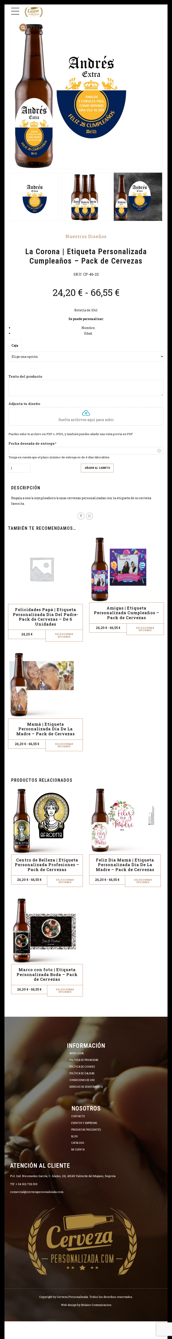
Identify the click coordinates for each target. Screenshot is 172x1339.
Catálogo (77, 1142)
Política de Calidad (82, 1073)
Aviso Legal (76, 1053)
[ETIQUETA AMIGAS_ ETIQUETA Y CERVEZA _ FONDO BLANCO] (126, 568)
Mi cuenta (77, 1149)
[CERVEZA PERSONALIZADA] (81, 1239)
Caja (14, 345)
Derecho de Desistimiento (86, 1086)
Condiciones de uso (82, 1080)
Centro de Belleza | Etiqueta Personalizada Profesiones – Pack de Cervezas (47, 864)
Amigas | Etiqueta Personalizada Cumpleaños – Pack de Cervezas (126, 612)
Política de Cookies (82, 1066)
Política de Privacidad (83, 1060)
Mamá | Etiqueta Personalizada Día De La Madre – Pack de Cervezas (45, 728)
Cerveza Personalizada (72, 1297)
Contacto (78, 1116)
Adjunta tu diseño (24, 403)
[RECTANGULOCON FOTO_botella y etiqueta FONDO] (47, 930)
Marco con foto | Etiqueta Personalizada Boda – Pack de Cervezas (47, 974)
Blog (74, 1136)
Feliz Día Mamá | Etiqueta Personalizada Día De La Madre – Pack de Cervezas (125, 864)
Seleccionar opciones (64, 635)
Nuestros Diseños (86, 236)
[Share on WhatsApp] (89, 516)
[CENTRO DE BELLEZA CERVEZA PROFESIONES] (47, 820)
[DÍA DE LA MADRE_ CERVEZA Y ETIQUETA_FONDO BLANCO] (125, 820)
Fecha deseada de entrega (32, 443)
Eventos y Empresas (84, 1123)
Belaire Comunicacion (96, 1305)
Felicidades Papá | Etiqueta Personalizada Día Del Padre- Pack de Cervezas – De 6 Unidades (45, 617)
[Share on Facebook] (80, 516)
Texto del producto (25, 376)
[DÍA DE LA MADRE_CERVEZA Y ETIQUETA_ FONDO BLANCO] (45, 685)
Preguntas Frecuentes (86, 1129)
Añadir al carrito (97, 467)
